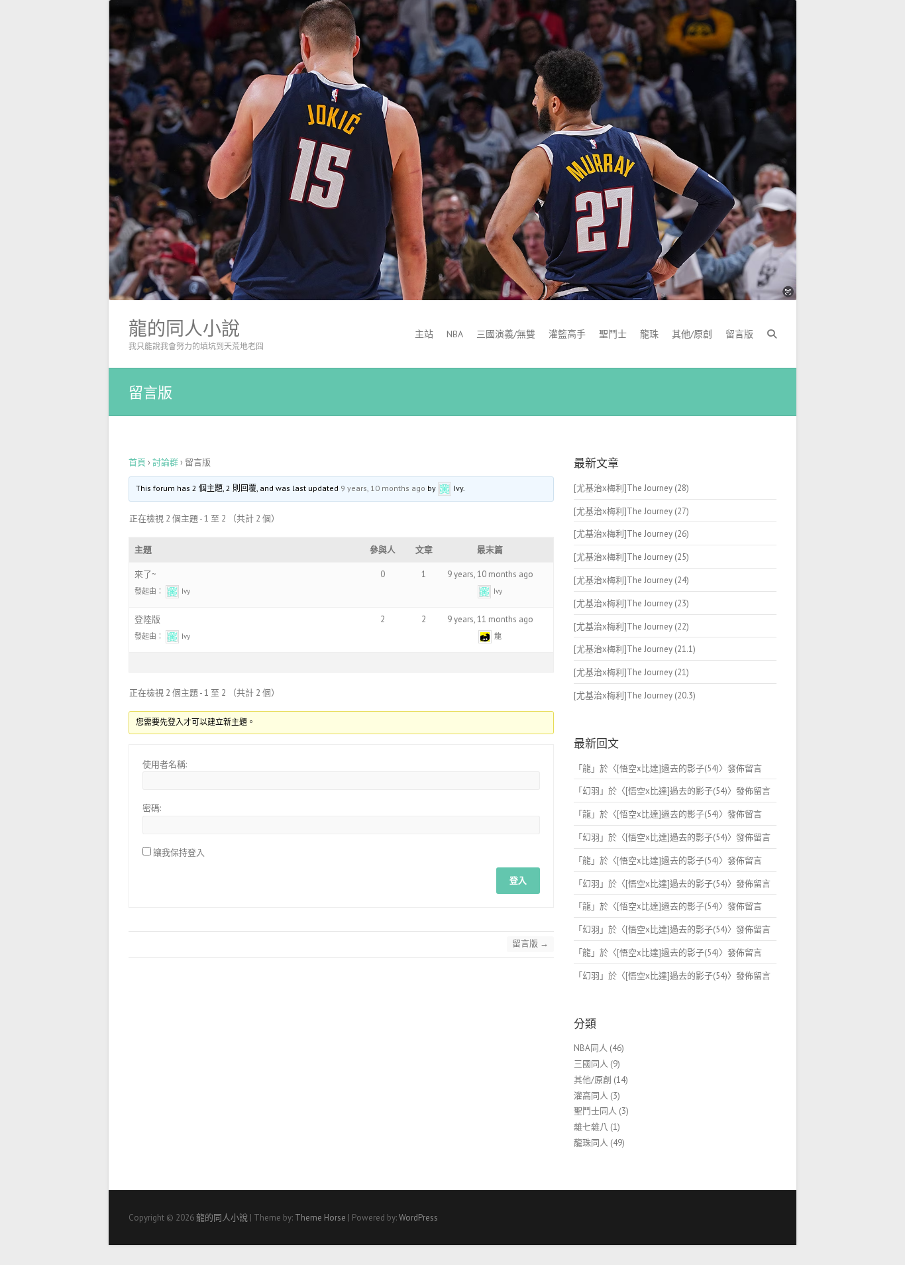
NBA (455, 334)
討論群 (165, 462)
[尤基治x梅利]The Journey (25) (631, 557)
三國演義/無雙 (505, 334)
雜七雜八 (591, 1126)
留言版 (739, 334)
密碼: (151, 808)
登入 (518, 880)
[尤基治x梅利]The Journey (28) (631, 488)
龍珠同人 (591, 1142)
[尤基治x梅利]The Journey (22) (631, 626)
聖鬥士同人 (595, 1111)
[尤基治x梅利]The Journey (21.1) (635, 649)
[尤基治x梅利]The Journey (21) (631, 672)
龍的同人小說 (184, 329)
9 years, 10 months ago (383, 488)
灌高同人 (591, 1095)
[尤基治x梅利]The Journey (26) (631, 533)
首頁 (137, 462)
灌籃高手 (567, 334)
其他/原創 (692, 334)
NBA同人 (591, 1048)
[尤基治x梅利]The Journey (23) (631, 603)
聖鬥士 (613, 334)
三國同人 (591, 1064)
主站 (424, 334)
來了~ (145, 574)
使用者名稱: (164, 764)
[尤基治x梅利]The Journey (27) (631, 511)
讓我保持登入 (179, 852)
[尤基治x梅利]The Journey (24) (631, 580)
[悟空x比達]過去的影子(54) (668, 768)
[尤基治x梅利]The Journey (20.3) (635, 695)
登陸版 (147, 619)
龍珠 (649, 334)
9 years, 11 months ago (490, 619)
